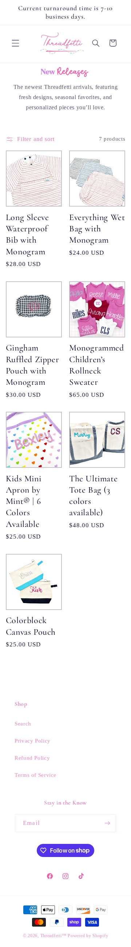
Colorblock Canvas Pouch (31, 626)
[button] (15, 43)
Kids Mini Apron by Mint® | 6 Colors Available (23, 501)
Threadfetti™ (53, 936)
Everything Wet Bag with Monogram (97, 228)
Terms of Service (35, 775)
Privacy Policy (33, 741)
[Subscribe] (107, 823)
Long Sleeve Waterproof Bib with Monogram (27, 234)
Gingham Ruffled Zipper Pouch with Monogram (32, 365)
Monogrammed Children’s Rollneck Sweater (96, 365)
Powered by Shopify (88, 936)
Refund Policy (32, 758)
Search (23, 724)
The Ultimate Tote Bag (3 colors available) (93, 495)
